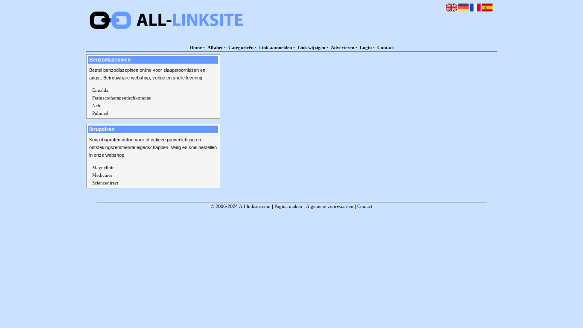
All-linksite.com (255, 206)
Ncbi (97, 105)
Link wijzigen (311, 47)
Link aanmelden (275, 47)
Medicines (102, 175)
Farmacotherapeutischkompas (121, 97)
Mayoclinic (103, 167)
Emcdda (100, 90)
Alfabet (215, 47)
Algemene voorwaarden (329, 206)
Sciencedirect (105, 182)
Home (195, 47)
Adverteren (342, 47)
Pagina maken (288, 206)
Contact (385, 47)
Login (366, 47)
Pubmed (100, 113)
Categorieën (241, 47)
